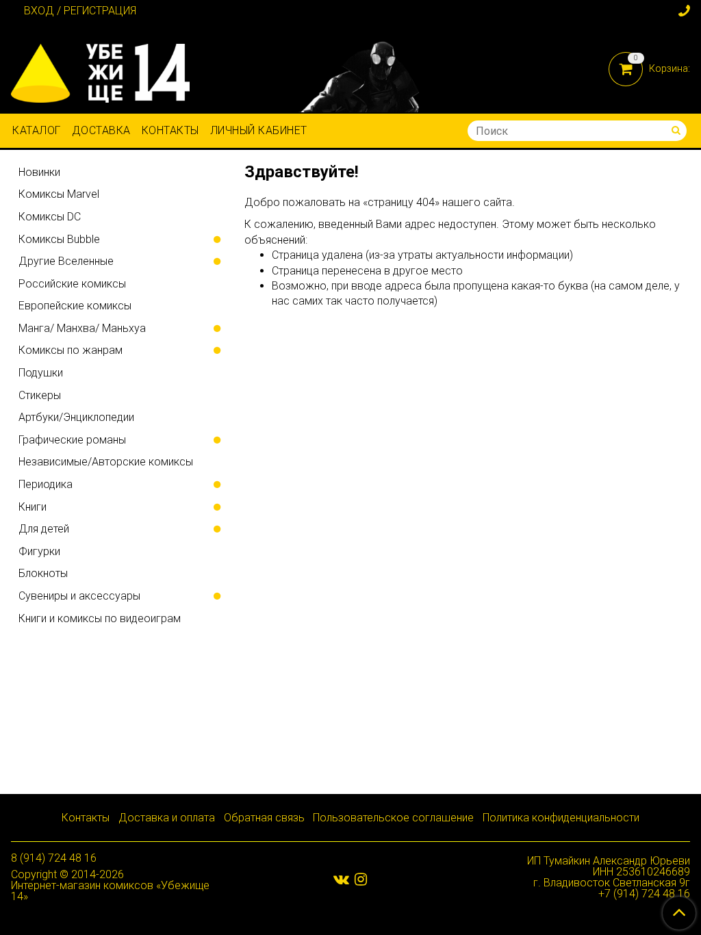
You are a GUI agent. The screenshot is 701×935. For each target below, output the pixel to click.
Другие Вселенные (66, 261)
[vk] (341, 879)
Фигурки (39, 551)
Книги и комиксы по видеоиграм (99, 618)
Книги (32, 506)
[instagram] (361, 879)
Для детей (43, 528)
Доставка (101, 130)
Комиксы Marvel (58, 194)
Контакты (170, 130)
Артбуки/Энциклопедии (76, 417)
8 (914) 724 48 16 (54, 857)
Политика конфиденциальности (561, 817)
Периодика (45, 484)
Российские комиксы (72, 283)
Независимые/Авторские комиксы (105, 461)
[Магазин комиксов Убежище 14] (100, 70)
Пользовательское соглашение (393, 817)
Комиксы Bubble (59, 239)
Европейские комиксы (74, 305)
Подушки (40, 372)
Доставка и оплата (166, 817)
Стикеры (39, 395)
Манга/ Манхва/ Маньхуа (82, 328)
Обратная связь (264, 817)
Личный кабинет (258, 130)
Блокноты (43, 573)
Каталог (36, 130)
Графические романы (72, 439)
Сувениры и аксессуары (79, 595)
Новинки (39, 172)
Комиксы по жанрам (70, 350)
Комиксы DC (49, 216)
